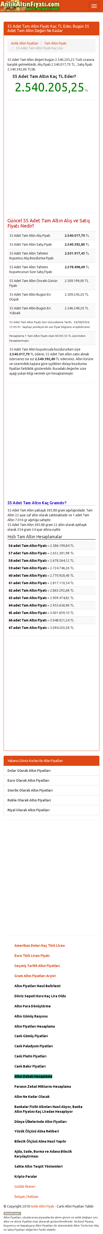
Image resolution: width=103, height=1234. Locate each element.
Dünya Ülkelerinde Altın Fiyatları (40, 1122)
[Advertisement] (51, 156)
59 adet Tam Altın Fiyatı (28, 568)
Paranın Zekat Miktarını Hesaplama (42, 1086)
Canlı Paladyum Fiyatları (33, 1046)
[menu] (94, 6)
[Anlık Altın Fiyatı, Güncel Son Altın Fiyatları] (30, 6)
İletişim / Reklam (26, 1197)
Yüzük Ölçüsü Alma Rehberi (36, 1131)
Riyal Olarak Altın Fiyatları (28, 810)
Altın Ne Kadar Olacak (32, 1097)
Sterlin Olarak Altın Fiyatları (30, 790)
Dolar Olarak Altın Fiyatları (29, 771)
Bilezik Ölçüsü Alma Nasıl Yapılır (40, 1141)
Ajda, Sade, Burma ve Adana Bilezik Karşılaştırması (43, 1154)
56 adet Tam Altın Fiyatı (28, 546)
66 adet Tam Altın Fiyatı (28, 620)
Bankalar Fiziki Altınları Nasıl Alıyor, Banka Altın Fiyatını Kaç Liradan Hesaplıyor (48, 1109)
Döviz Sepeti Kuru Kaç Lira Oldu (40, 996)
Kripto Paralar (25, 1176)
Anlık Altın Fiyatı (42, 1206)
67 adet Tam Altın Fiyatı (28, 628)
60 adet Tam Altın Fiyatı (28, 575)
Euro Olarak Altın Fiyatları (28, 780)
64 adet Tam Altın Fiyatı (28, 605)
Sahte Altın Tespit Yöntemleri (38, 1166)
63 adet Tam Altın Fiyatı (28, 598)
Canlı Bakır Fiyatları (30, 1066)
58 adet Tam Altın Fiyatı (28, 561)
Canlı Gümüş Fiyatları (31, 1036)
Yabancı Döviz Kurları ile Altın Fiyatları (35, 761)
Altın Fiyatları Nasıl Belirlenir (37, 986)
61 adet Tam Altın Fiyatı (28, 583)
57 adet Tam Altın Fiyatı (28, 553)
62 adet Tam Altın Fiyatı (28, 590)
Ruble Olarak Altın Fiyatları (29, 800)
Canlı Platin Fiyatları (30, 1056)
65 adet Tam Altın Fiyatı (28, 613)
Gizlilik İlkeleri (24, 1187)
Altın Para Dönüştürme (32, 1006)
